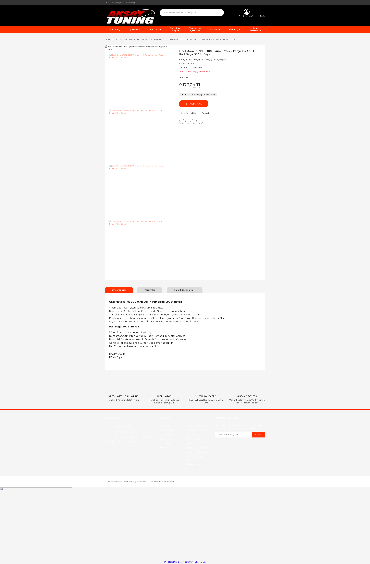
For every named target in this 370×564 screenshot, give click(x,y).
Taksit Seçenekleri (184, 290)
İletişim (163, 447)
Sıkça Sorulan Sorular (170, 434)
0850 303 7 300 (123, 426)
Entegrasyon (219, 59)
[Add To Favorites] (187, 113)
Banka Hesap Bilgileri (114, 3)
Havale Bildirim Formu (198, 464)
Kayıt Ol (258, 434)
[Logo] (130, 16)
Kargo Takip (130, 3)
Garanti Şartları (194, 443)
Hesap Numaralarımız (198, 447)
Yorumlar (150, 290)
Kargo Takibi (166, 438)
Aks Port (191, 63)
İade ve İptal (193, 438)
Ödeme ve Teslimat (197, 430)
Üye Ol (251, 16)
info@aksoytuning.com (123, 431)
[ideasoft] (170, 562)
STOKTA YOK (194, 103)
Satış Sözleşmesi (195, 425)
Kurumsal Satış (167, 430)
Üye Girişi (243, 16)
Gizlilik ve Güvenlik (196, 434)
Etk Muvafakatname (197, 452)
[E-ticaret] (184, 562)
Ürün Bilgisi (119, 290)
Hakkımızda (165, 425)
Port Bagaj (194, 59)
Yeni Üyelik (165, 443)
